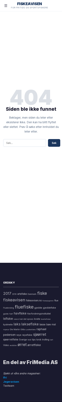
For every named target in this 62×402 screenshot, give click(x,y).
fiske (42, 293)
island (16, 319)
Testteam (8, 385)
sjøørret (39, 334)
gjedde (38, 307)
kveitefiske (46, 319)
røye (18, 335)
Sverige (23, 339)
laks (17, 324)
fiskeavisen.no (34, 300)
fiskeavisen (14, 299)
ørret (22, 344)
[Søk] (55, 5)
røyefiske (27, 335)
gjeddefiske (49, 307)
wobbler (13, 345)
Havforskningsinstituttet (39, 313)
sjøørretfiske (10, 339)
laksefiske (30, 324)
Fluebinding (8, 308)
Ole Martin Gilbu (18, 329)
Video (6, 345)
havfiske (20, 313)
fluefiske (24, 307)
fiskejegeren (48, 301)
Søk (54, 143)
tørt (51, 340)
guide (6, 314)
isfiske (8, 319)
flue (56, 300)
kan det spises (26, 319)
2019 (14, 294)
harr (11, 314)
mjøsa (6, 329)
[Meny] (5, 5)
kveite (37, 319)
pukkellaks (31, 329)
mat (54, 324)
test (29, 339)
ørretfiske (34, 345)
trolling (45, 339)
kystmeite (8, 324)
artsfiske (22, 293)
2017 (7, 293)
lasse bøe (45, 324)
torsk (38, 339)
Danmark (32, 294)
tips (34, 339)
